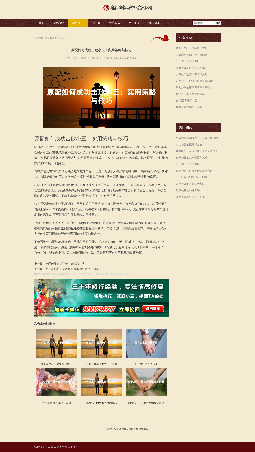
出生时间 (134, 22)
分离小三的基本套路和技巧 (191, 74)
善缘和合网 (51, 38)
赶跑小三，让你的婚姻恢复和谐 (194, 80)
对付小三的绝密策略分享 (190, 93)
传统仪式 (114, 22)
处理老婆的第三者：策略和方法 (65, 263)
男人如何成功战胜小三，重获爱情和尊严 (198, 137)
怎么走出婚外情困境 (188, 61)
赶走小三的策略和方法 (189, 144)
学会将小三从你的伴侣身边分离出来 (197, 150)
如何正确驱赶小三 (186, 100)
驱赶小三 (78, 22)
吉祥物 (96, 22)
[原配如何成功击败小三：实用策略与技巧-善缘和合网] (127, 11)
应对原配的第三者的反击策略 (193, 87)
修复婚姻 (143, 429)
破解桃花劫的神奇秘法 (189, 190)
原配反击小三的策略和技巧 (191, 48)
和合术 (120, 429)
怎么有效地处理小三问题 (190, 67)
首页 (41, 22)
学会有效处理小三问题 (189, 107)
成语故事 (154, 22)
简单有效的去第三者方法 (190, 183)
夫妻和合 (58, 22)
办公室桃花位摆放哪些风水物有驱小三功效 (72, 268)
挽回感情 (134, 429)
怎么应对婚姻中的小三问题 (191, 54)
